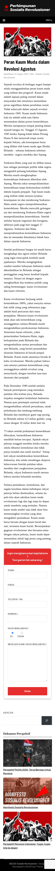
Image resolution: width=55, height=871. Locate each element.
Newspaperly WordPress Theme (27, 866)
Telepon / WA (15, 599)
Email (11, 585)
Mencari (8, 712)
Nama (11, 570)
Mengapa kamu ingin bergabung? (27, 644)
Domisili (13, 614)
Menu (49, 20)
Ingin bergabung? (18, 628)
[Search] (47, 720)
